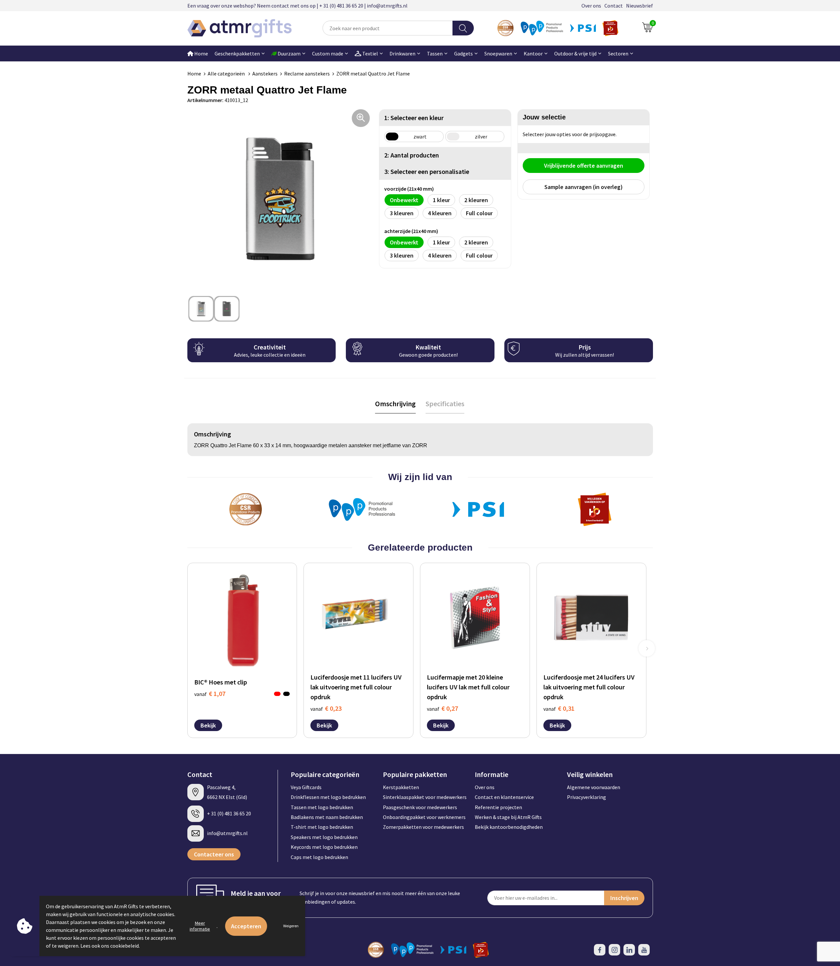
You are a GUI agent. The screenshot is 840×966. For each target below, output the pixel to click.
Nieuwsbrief (639, 5)
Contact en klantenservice (504, 797)
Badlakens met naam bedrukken (327, 817)
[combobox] (387, 28)
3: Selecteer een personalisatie (426, 171)
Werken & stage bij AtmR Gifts (508, 817)
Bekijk (208, 725)
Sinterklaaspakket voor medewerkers (425, 797)
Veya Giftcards (306, 787)
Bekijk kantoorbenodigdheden (509, 827)
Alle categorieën (227, 73)
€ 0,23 (326, 708)
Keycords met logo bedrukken (324, 847)
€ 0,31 (559, 708)
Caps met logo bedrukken (319, 857)
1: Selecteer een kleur (414, 118)
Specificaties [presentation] (445, 403)
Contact (613, 5)
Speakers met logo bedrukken (324, 837)
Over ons (591, 5)
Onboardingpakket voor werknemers (424, 817)
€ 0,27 (442, 708)
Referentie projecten (498, 807)
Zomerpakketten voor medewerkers (423, 827)
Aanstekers (265, 73)
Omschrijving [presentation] (395, 403)
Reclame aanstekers (307, 73)
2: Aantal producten (411, 155)
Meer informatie (200, 926)
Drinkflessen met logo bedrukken (328, 797)
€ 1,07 (209, 693)
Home (200, 53)
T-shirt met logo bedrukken (322, 827)
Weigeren (291, 925)
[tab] (395, 403)
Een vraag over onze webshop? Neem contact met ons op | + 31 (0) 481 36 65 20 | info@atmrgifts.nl (297, 5)
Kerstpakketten (401, 787)
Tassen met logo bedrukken (322, 807)
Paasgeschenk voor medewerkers (420, 807)
